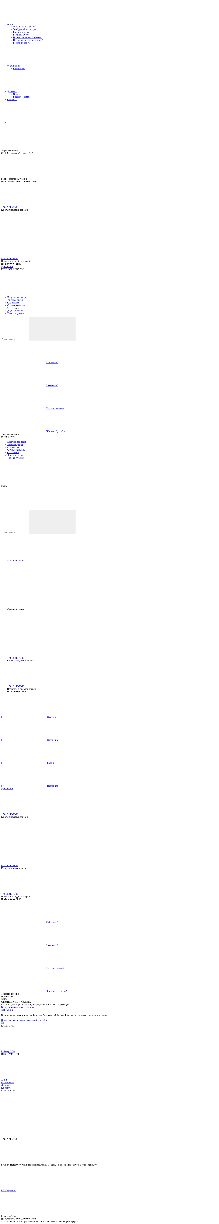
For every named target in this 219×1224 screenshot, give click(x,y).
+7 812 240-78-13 (9, 207)
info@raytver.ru (8, 1190)
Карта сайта (41, 1020)
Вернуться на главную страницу (17, 1007)
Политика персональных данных (18, 1020)
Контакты (6, 1087)
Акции (4, 1079)
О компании (7, 1082)
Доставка (6, 1085)
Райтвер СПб (8, 1051)
